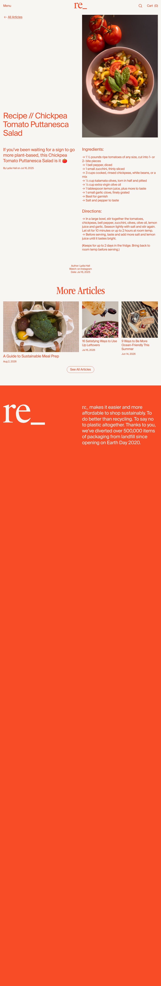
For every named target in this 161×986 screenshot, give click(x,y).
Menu (7, 6)
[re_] (80, 6)
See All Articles (80, 370)
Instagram (86, 269)
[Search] (140, 6)
